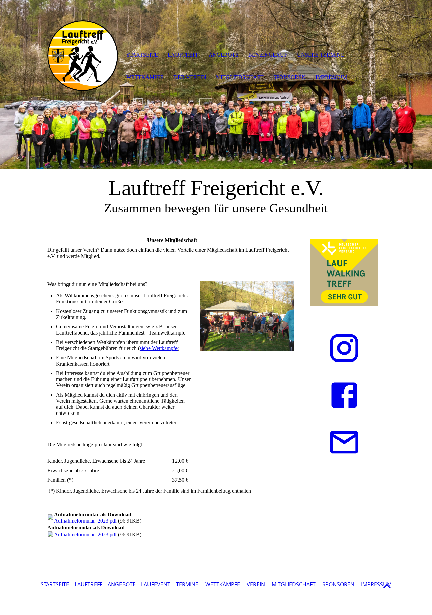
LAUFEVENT (155, 584)
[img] (82, 55)
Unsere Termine (320, 55)
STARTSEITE (54, 584)
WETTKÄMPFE (222, 584)
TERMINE (187, 584)
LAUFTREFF (88, 584)
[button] (387, 586)
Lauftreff (183, 55)
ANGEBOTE (122, 584)
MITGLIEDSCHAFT (294, 584)
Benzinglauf (267, 55)
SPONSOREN (338, 584)
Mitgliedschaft (240, 77)
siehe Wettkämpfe (159, 348)
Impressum (331, 77)
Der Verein (189, 77)
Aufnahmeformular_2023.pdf (85, 521)
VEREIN (256, 584)
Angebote (224, 55)
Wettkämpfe (145, 77)
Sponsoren (289, 77)
